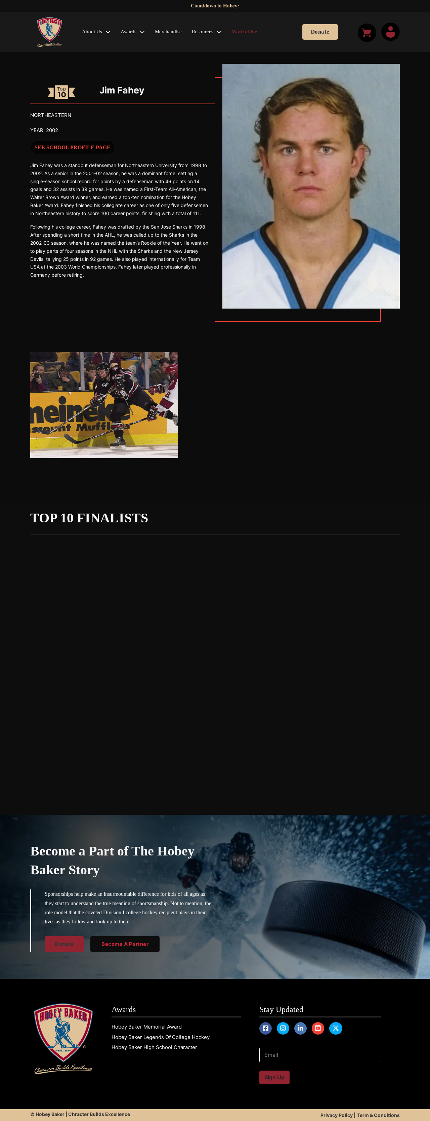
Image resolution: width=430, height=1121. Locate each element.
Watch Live (244, 31)
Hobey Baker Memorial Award (147, 1027)
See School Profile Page (73, 147)
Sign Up (274, 1077)
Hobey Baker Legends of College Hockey (161, 1037)
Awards (128, 31)
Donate (320, 32)
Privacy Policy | (337, 1115)
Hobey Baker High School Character (154, 1047)
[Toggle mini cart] (367, 33)
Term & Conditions (378, 1115)
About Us (92, 31)
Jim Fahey (121, 90)
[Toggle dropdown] (108, 32)
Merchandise (168, 31)
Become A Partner (124, 944)
